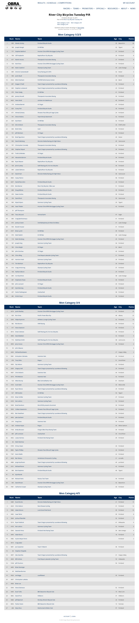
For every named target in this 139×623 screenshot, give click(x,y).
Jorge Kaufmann (20, 462)
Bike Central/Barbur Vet (45, 381)
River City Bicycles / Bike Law (46, 186)
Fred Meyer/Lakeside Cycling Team (48, 255)
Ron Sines (18, 315)
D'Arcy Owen (19, 446)
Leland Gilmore (19, 170)
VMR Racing (41, 324)
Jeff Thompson (19, 210)
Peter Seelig (18, 92)
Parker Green (19, 604)
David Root (18, 198)
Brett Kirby (18, 129)
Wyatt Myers (19, 202)
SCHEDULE (51, 3)
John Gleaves (19, 348)
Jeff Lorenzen (19, 434)
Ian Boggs (18, 575)
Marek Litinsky (19, 43)
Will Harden (18, 393)
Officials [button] (100, 8)
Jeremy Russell (19, 96)
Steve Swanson (19, 328)
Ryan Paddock (19, 522)
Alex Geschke (19, 555)
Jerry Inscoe (18, 344)
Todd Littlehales (20, 153)
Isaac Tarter (18, 514)
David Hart (18, 174)
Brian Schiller (19, 397)
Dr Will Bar (41, 47)
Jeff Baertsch (19, 600)
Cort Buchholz (19, 276)
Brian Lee (18, 583)
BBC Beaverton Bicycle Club (46, 592)
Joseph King (18, 243)
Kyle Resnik (18, 474)
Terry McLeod (19, 214)
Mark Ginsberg (19, 239)
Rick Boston (18, 324)
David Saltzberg (20, 141)
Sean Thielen (19, 206)
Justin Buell (18, 76)
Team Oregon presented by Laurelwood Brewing (52, 84)
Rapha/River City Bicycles (45, 55)
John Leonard (19, 284)
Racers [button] (66, 8)
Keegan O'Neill (19, 84)
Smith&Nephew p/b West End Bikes (48, 223)
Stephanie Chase (20, 280)
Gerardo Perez (19, 530)
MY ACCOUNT (129, 3)
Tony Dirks (18, 360)
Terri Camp (80, 28)
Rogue (40, 360)
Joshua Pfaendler (20, 518)
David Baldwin (19, 336)
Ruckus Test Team (43, 479)
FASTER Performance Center (46, 80)
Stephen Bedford (20, 51)
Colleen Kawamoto (21, 409)
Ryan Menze (19, 389)
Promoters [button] (87, 8)
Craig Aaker (18, 543)
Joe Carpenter (19, 547)
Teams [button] (76, 8)
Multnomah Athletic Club (45, 608)
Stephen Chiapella (20, 551)
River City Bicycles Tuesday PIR (69, 15)
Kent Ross (18, 64)
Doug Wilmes (19, 190)
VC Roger (40, 104)
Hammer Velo (42, 356)
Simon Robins (19, 117)
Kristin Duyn (19, 296)
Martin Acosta (19, 59)
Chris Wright (19, 247)
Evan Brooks (19, 502)
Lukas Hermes (19, 438)
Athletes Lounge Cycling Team (47, 319)
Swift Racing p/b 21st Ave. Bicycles (48, 166)
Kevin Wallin (19, 454)
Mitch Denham (19, 80)
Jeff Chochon (19, 563)
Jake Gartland (19, 417)
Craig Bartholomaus (21, 219)
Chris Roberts (19, 372)
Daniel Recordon (20, 182)
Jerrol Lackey (19, 166)
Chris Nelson (19, 506)
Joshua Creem (19, 223)
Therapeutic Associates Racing (47, 59)
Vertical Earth (42, 214)
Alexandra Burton (20, 157)
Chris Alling (18, 255)
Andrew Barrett (20, 104)
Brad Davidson (19, 405)
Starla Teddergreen (21, 292)
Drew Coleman (19, 332)
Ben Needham (19, 413)
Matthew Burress (20, 571)
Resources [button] (113, 8)
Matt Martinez (19, 442)
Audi (39, 129)
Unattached (41, 292)
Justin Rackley (19, 311)
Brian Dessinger (20, 567)
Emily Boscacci (19, 430)
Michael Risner (19, 466)
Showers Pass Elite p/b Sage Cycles (48, 113)
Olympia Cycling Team (44, 68)
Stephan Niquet (20, 149)
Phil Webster (19, 377)
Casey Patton (19, 178)
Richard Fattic (19, 479)
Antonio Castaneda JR (21, 72)
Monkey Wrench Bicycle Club (46, 600)
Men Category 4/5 (76, 23)
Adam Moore (19, 510)
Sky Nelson (18, 364)
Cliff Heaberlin (19, 55)
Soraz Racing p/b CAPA (44, 72)
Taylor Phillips (19, 450)
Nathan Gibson (19, 272)
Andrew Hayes (19, 425)
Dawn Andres (19, 194)
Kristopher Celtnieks (21, 356)
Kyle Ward (18, 121)
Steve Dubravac (20, 588)
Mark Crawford (19, 68)
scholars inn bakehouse (45, 100)
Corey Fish (18, 108)
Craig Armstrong (20, 268)
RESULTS (41, 3)
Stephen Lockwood (21, 88)
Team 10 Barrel (42, 547)
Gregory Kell (19, 368)
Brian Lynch (18, 231)
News (132, 8)
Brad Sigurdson (20, 137)
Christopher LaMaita (21, 579)
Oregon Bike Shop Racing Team (47, 430)
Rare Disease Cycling (44, 506)
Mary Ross (18, 608)
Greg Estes (18, 421)
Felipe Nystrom (20, 319)
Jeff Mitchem (19, 133)
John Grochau (19, 251)
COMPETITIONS (64, 3)
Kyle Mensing (19, 288)
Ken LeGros (18, 401)
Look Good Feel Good (44, 510)
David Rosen (19, 483)
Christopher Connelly (21, 145)
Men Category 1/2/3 (63, 23)
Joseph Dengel (19, 47)
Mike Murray (19, 381)
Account (67, 616)
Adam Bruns (19, 535)
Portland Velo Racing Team (46, 438)
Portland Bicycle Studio (45, 43)
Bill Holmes (18, 559)
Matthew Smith (20, 340)
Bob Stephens (19, 470)
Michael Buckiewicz (21, 352)
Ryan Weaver (19, 161)
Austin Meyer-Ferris (21, 539)
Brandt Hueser (19, 227)
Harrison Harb (19, 259)
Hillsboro (40, 596)
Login (73, 616)
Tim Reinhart (19, 263)
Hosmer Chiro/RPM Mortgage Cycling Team (51, 51)
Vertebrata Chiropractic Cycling (47, 458)
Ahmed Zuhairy (20, 113)
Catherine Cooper (20, 487)
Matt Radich (19, 235)
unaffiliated (41, 575)
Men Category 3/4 (62, 24)
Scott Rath (18, 385)
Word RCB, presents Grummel (47, 405)
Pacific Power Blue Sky (44, 315)
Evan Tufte (18, 592)
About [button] (124, 8)
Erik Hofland (19, 125)
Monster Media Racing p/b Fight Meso (49, 141)
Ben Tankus (18, 458)
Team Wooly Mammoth (45, 117)
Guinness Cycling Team (44, 202)
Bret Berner (18, 186)
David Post (18, 596)
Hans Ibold (18, 100)
